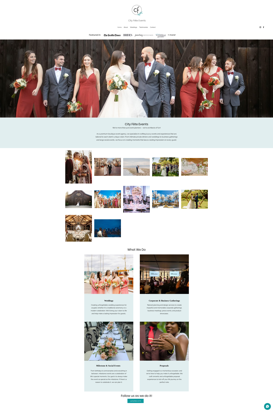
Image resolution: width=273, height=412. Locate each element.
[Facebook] (263, 27)
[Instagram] (260, 27)
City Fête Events (137, 20)
